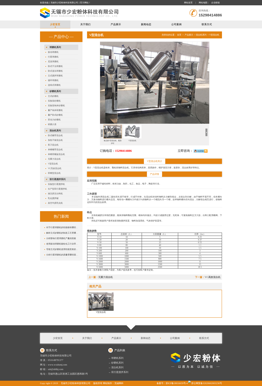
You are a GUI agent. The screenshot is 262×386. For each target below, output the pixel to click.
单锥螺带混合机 (54, 149)
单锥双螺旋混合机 (55, 154)
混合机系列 (55, 130)
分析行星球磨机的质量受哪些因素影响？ (62, 255)
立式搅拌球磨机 (54, 76)
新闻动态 (146, 24)
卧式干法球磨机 (54, 66)
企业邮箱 (215, 3)
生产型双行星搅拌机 (56, 189)
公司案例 (176, 24)
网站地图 (203, 3)
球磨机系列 (55, 47)
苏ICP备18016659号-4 (177, 383)
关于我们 (85, 24)
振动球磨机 (52, 52)
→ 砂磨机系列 (115, 362)
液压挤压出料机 (54, 193)
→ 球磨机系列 (115, 358)
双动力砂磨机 (53, 120)
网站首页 (188, 3)
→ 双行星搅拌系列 (118, 372)
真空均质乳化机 (54, 203)
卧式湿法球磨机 (54, 71)
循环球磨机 (52, 80)
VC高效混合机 (53, 168)
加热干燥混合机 (54, 140)
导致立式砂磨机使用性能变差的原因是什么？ (62, 249)
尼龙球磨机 (52, 61)
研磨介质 (51, 124)
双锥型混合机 (53, 173)
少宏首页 (55, 24)
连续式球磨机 (53, 85)
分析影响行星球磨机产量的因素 (61, 238)
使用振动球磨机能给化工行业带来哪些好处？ (62, 244)
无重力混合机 (53, 159)
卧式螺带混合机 (54, 135)
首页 (179, 35)
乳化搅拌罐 (52, 198)
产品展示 (116, 24)
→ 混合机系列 (115, 367)
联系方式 (207, 24)
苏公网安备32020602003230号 (206, 383)
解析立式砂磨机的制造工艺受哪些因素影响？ (62, 233)
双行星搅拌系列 (58, 179)
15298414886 (123, 150)
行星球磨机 (52, 57)
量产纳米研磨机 (54, 110)
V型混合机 (52, 164)
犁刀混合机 (52, 145)
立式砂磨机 (52, 96)
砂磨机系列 (55, 91)
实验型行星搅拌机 (55, 184)
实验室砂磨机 (53, 101)
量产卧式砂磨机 (54, 115)
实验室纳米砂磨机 (55, 105)
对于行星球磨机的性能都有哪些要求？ (62, 227)
